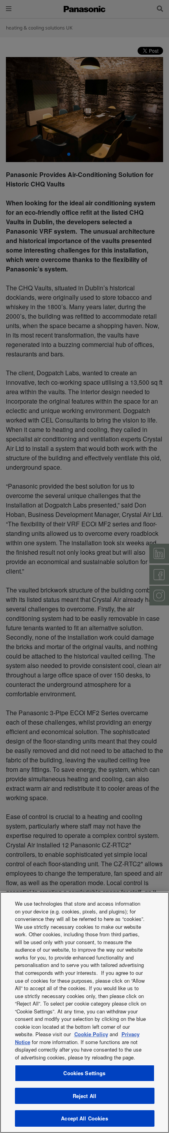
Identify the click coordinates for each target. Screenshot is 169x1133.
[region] (84, 1012)
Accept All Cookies (84, 1118)
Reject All (84, 1096)
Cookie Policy (91, 1034)
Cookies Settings (84, 1073)
